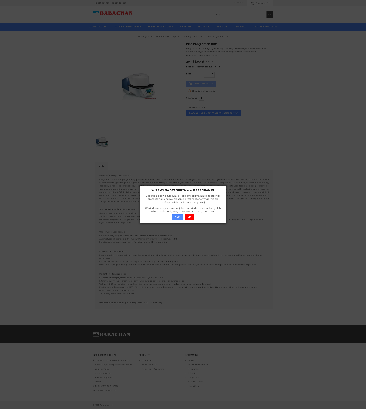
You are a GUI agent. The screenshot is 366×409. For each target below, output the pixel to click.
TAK (177, 217)
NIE (189, 217)
